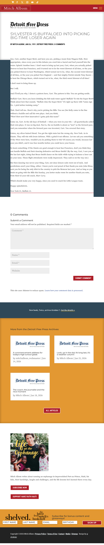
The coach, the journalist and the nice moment (28, 391)
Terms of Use (52, 534)
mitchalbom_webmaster (28, 358)
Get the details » (68, 310)
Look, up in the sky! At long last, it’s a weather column (73, 353)
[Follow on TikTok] (37, 2)
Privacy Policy (40, 534)
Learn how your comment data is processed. (64, 290)
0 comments (59, 44)
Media (68, 534)
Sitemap (75, 534)
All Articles (52, 410)
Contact (61, 534)
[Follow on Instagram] (27, 2)
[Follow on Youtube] (32, 2)
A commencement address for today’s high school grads (27, 353)
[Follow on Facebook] (17, 2)
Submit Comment (83, 278)
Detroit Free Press (45, 44)
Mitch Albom (18, 44)
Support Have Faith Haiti (25, 496)
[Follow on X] (22, 2)
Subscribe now (20, 487)
